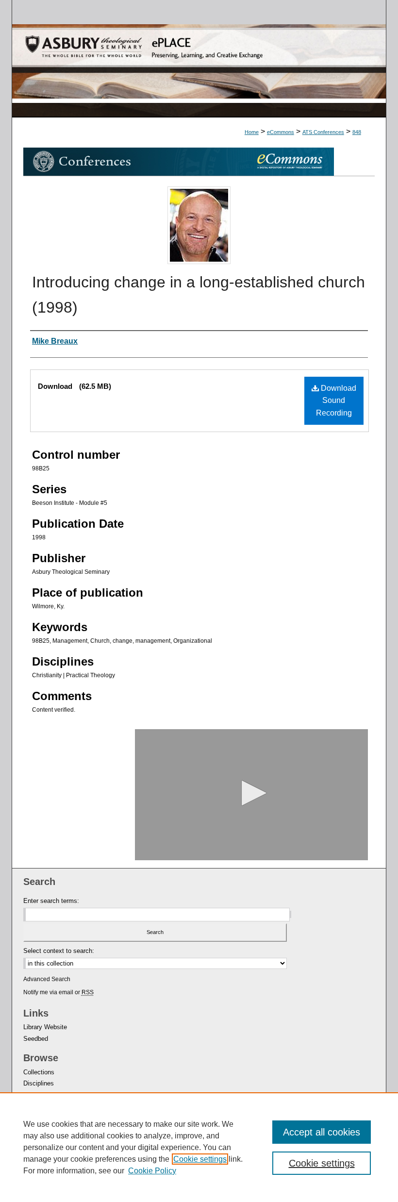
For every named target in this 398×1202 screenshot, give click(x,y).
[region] (199, 1147)
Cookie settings (200, 1159)
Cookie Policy (152, 1171)
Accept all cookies (321, 1132)
